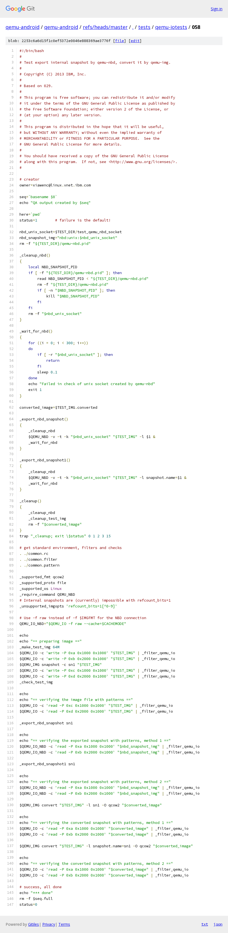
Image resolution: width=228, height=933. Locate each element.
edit (135, 40)
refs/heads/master (105, 27)
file (119, 40)
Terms (64, 924)
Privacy (48, 924)
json (218, 924)
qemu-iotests (171, 27)
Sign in (216, 8)
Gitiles (33, 924)
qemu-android (22, 27)
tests (144, 27)
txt (204, 924)
